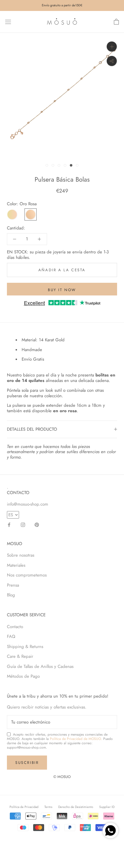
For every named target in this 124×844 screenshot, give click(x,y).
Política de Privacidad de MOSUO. (76, 738)
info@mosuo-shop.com (27, 504)
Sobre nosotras (20, 555)
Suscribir (27, 762)
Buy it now (62, 290)
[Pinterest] (37, 524)
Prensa (13, 585)
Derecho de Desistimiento (75, 807)
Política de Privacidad (24, 807)
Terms (48, 807)
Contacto (15, 626)
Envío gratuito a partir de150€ (62, 5)
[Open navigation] (8, 22)
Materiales (16, 565)
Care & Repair (20, 656)
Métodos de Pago (23, 676)
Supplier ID (106, 807)
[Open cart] (116, 22)
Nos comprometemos (27, 575)
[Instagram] (23, 524)
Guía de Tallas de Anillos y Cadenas (40, 666)
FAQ (11, 636)
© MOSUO (62, 776)
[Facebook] (9, 524)
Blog (11, 595)
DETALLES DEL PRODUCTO (32, 429)
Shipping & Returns (25, 646)
